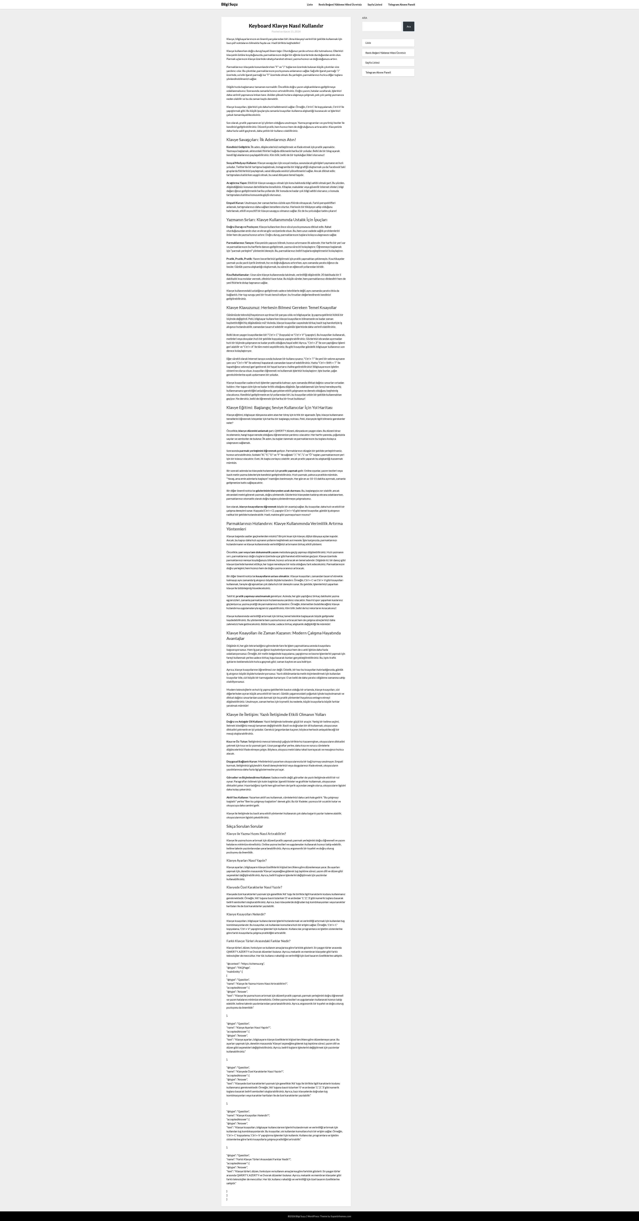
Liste (310, 4)
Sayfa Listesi (375, 4)
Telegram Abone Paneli (401, 4)
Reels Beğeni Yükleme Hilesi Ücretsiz (340, 4)
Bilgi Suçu (229, 4)
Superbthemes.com (341, 1216)
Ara (364, 17)
